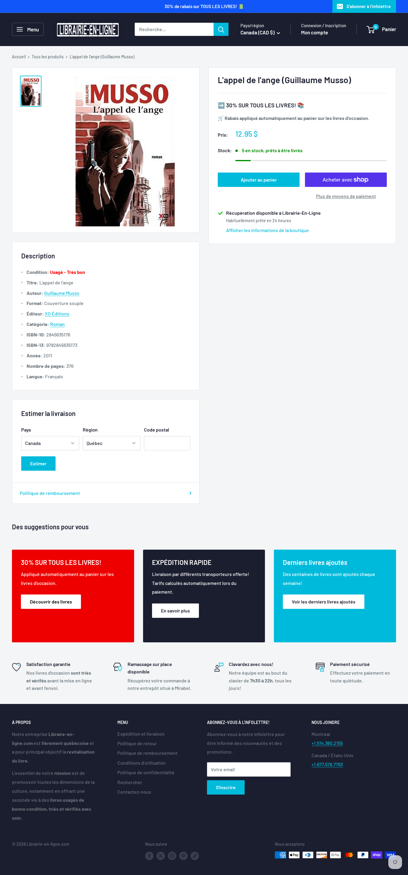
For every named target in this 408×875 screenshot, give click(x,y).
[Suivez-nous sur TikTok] (195, 855)
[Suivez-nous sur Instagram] (172, 855)
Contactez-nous (134, 792)
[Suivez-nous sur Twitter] (161, 855)
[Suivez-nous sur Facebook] (149, 855)
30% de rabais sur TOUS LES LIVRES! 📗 (204, 6)
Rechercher (129, 782)
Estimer (38, 463)
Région (90, 429)
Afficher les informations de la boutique (267, 230)
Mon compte (314, 32)
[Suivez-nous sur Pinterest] (183, 855)
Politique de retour (137, 743)
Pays (26, 429)
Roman (57, 324)
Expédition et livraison (141, 734)
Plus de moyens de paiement (346, 196)
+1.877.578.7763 (327, 764)
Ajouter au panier (259, 179)
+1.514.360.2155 (327, 743)
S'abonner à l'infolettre (368, 6)
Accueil (19, 56)
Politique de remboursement (50, 493)
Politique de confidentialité (145, 772)
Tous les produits (48, 56)
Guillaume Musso (61, 293)
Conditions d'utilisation (141, 763)
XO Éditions (57, 313)
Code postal (156, 429)
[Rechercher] (221, 29)
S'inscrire (226, 787)
